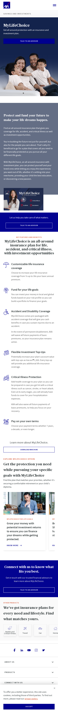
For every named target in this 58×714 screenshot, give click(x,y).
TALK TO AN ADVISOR (29, 41)
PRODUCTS (10, 672)
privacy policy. (31, 698)
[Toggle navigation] (54, 5)
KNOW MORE (13, 545)
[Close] (54, 688)
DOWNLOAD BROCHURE (29, 450)
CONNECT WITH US (14, 682)
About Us (9, 662)
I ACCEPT (29, 706)
